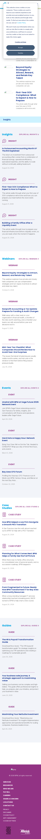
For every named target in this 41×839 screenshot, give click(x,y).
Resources (8, 785)
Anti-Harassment (9, 818)
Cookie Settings (9, 821)
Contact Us (8, 805)
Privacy (6, 809)
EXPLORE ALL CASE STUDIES (27, 506)
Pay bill (6, 792)
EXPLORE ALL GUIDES (30, 625)
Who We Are (8, 789)
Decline (20, 53)
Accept (20, 47)
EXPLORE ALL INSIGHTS (29, 134)
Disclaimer (7, 812)
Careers (6, 795)
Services (7, 782)
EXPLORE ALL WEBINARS (29, 259)
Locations (8, 802)
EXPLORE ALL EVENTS (30, 388)
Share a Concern (10, 799)
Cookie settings (20, 42)
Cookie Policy (21, 23)
